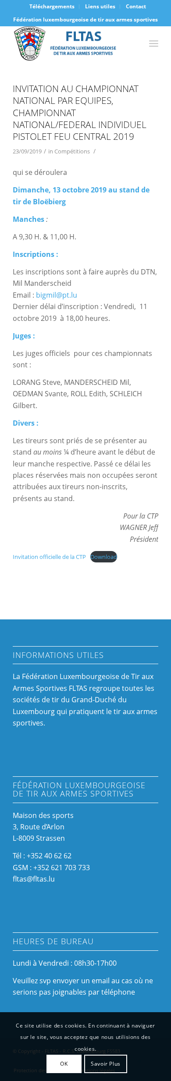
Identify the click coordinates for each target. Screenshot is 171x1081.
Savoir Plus (106, 1063)
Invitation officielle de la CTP (49, 557)
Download (103, 557)
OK (64, 1063)
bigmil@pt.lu (56, 295)
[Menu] (153, 43)
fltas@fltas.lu (34, 879)
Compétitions (72, 151)
